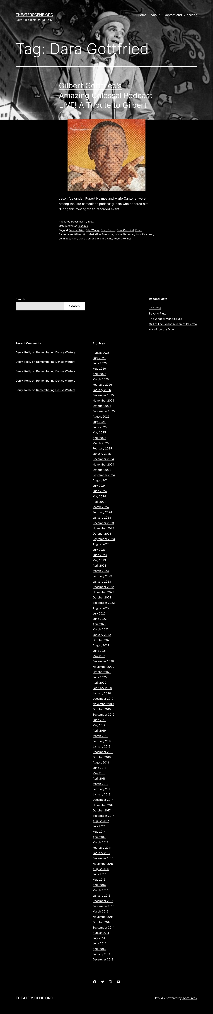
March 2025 (101, 443)
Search (20, 299)
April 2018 (99, 778)
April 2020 (99, 682)
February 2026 (102, 384)
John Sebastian (68, 238)
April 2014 (99, 948)
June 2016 (99, 874)
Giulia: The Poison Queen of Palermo (173, 324)
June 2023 (100, 555)
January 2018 (101, 794)
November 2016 (103, 863)
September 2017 (103, 815)
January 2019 (101, 746)
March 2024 (101, 507)
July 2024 (99, 485)
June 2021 (99, 650)
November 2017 (103, 805)
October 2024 (102, 469)
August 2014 (101, 932)
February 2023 (102, 576)
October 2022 (102, 597)
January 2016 (101, 895)
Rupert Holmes (122, 238)
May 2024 (99, 496)
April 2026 (99, 374)
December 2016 (103, 858)
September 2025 (104, 411)
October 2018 (102, 757)
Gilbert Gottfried (84, 234)
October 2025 (102, 405)
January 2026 (102, 390)
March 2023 (101, 570)
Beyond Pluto (158, 313)
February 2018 (102, 789)
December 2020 (103, 661)
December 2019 (103, 698)
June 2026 (100, 363)
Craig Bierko (108, 230)
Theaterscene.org (34, 14)
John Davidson (144, 234)
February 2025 (102, 448)
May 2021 (99, 656)
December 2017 (103, 799)
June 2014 (99, 943)
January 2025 (102, 453)
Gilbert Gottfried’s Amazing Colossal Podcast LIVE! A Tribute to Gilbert (105, 95)
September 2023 (104, 539)
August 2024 (101, 480)
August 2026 (101, 352)
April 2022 (99, 624)
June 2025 (100, 427)
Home (142, 15)
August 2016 (101, 869)
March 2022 (101, 629)
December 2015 (103, 901)
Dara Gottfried (125, 230)
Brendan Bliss (76, 230)
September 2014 (103, 927)
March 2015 (100, 911)
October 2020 (102, 672)
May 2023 (99, 560)
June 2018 (99, 767)
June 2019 (99, 720)
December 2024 (103, 459)
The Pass (155, 308)
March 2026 (101, 379)
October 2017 (102, 810)
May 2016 (99, 879)
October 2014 (102, 922)
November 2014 (103, 916)
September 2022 (104, 602)
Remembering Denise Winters (55, 352)
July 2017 (99, 826)
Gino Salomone (104, 234)
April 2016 (99, 884)
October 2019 (102, 709)
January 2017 (101, 853)
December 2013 (103, 959)
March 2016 (100, 890)
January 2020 (102, 693)
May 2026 (99, 368)
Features (83, 225)
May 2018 (99, 773)
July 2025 (99, 421)
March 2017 (100, 842)
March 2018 (100, 783)
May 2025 (99, 432)
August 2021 (101, 645)
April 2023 (99, 565)
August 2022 (101, 608)
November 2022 (103, 592)
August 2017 (101, 821)
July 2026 (99, 358)
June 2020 (100, 677)
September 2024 (104, 475)
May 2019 (99, 725)
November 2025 (103, 400)
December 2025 (103, 395)
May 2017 (99, 831)
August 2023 (101, 544)
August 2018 (101, 762)
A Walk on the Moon (162, 329)
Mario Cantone (87, 238)
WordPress (189, 998)
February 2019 (102, 741)
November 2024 (103, 464)
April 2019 (99, 730)
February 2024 (102, 512)
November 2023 (103, 528)
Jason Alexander (124, 234)
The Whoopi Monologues (165, 318)
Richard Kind (104, 238)
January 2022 (102, 634)
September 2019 (103, 714)
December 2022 (103, 587)
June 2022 (100, 618)
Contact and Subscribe (180, 15)
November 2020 (103, 666)
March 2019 (100, 735)
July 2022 (99, 613)
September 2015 (103, 906)
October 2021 (102, 640)
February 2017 (102, 847)
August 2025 (101, 416)
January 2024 (102, 517)
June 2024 (100, 491)
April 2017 (99, 837)
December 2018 (103, 752)
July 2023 (99, 549)
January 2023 (102, 581)
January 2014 (102, 954)
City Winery (92, 230)
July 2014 (99, 938)
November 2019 (103, 704)
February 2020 (102, 688)
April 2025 (99, 438)
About (155, 15)
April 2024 (99, 501)
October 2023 (102, 533)
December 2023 (103, 523)
